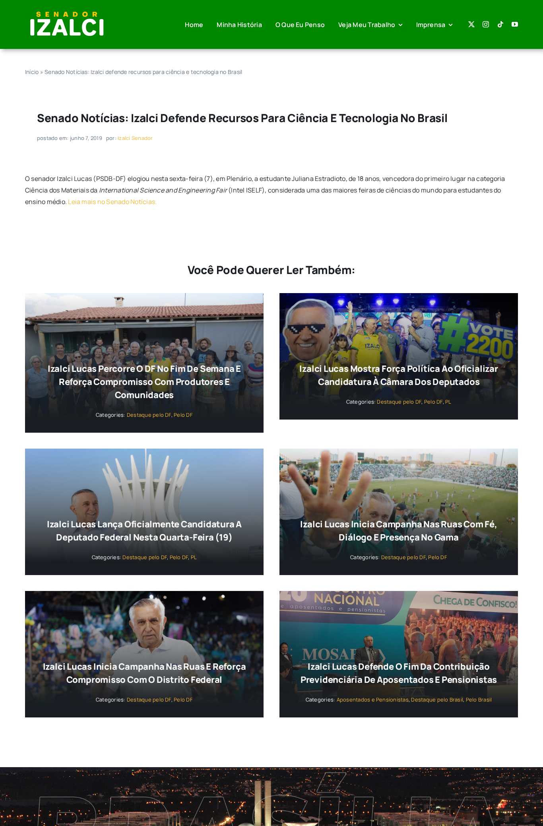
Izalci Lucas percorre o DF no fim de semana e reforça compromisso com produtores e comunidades (144, 382)
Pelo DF (183, 414)
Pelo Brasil (479, 699)
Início (32, 72)
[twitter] (471, 24)
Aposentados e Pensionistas (373, 699)
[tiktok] (500, 24)
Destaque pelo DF (149, 414)
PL (448, 401)
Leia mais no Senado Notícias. (112, 201)
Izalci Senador (135, 138)
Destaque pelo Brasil (437, 699)
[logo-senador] (67, 11)
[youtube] (515, 24)
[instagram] (486, 24)
